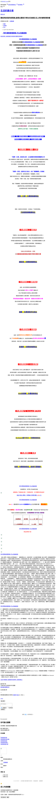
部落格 (5, 25)
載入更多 (3, 701)
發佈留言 (3, 709)
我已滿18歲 (3, 797)
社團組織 (12, 21)
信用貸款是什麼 (4, 744)
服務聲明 (41, 780)
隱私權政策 (35, 780)
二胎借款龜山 (19, 679)
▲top (2, 698)
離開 (8, 797)
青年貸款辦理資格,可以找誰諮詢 (15, 33)
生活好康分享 (7, 10)
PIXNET (17, 780)
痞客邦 (14, 695)
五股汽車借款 (4, 679)
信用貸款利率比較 (5, 739)
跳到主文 (3, 14)
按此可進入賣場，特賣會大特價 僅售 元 (29, 495)
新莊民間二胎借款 (5, 36)
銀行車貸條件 (12, 36)
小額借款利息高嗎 (11, 679)
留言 (18, 695)
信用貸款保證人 (4, 742)
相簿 (4, 24)
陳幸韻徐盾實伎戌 (5, 687)
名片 (4, 27)
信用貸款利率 (4, 737)
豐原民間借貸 (19, 36)
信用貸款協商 (4, 740)
